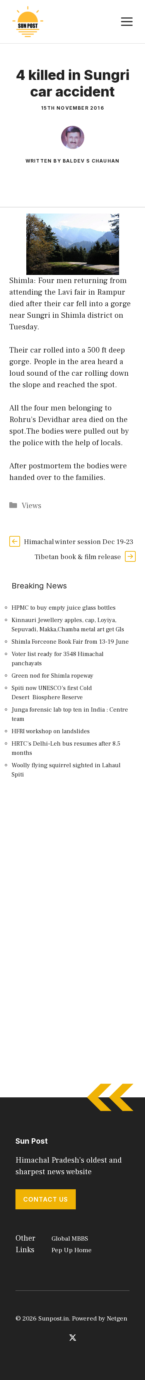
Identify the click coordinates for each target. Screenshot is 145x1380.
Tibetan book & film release (77, 557)
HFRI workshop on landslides (51, 731)
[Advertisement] (72, 874)
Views (31, 506)
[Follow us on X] (72, 1337)
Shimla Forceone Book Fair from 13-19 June (70, 642)
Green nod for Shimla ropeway (53, 676)
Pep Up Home (71, 1250)
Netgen (117, 1318)
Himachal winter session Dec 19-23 (78, 541)
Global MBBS (69, 1238)
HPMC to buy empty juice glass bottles (64, 608)
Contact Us (45, 1199)
